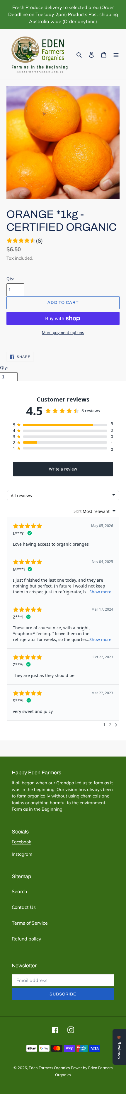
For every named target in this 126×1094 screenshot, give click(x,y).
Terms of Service (30, 923)
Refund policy (26, 939)
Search (19, 891)
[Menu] (116, 54)
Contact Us (24, 907)
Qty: (10, 278)
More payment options (63, 332)
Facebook (21, 842)
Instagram (22, 854)
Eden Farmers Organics (49, 1067)
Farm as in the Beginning (37, 809)
